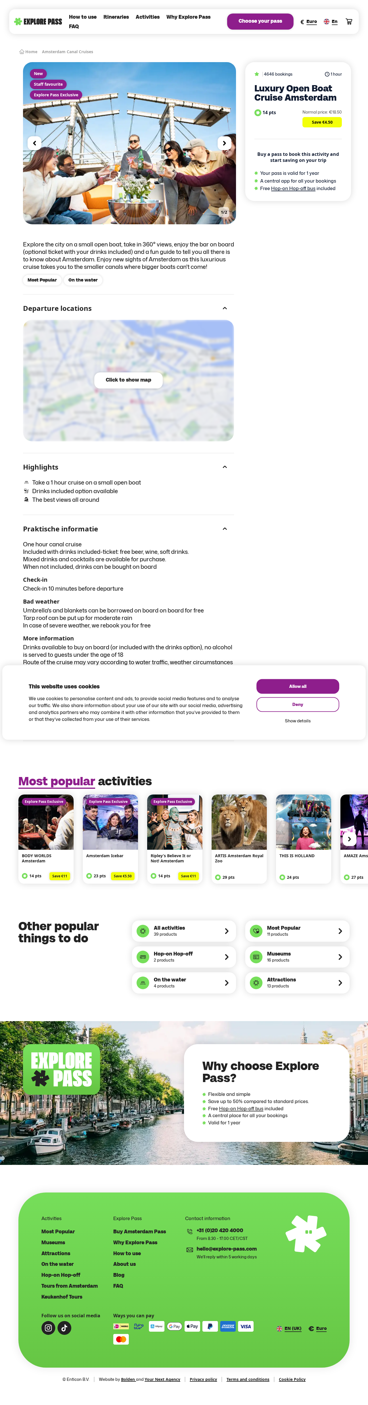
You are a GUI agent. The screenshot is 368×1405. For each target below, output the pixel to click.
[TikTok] (64, 1328)
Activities (148, 17)
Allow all (297, 686)
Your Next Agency (162, 1379)
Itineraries (116, 17)
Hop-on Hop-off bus (293, 188)
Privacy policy (203, 1379)
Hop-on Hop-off (60, 1275)
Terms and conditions (248, 1379)
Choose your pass (260, 21)
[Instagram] (48, 1328)
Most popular (56, 782)
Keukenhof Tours (61, 1297)
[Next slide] (224, 143)
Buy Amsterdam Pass (139, 1231)
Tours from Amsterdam (69, 1286)
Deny (297, 704)
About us (124, 1264)
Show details (298, 721)
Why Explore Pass (188, 17)
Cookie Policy (292, 1379)
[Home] (38, 21)
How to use (83, 17)
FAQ (74, 26)
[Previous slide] (34, 143)
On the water (57, 1264)
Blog (118, 1275)
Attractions (55, 1253)
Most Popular (58, 1231)
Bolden (128, 1379)
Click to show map (128, 380)
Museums (53, 1242)
